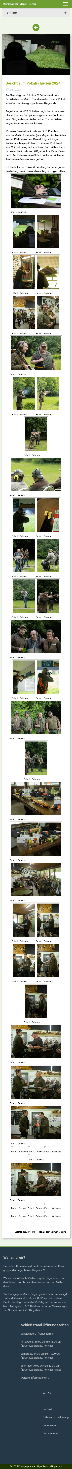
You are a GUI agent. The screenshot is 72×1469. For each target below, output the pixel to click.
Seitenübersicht (52, 1433)
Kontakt (47, 1409)
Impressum (49, 1425)
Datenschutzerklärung (56, 1417)
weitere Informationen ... (35, 1377)
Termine (11, 12)
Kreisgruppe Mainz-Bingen (19, 4)
